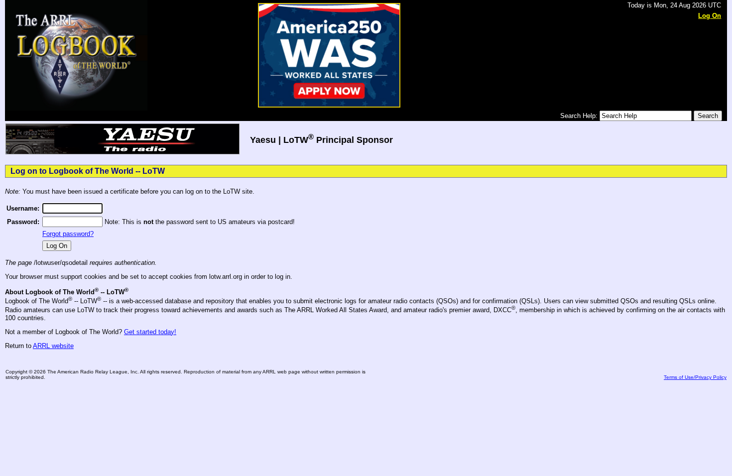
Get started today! (150, 332)
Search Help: (580, 115)
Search (708, 115)
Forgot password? (68, 234)
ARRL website (53, 346)
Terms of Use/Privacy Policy (695, 377)
